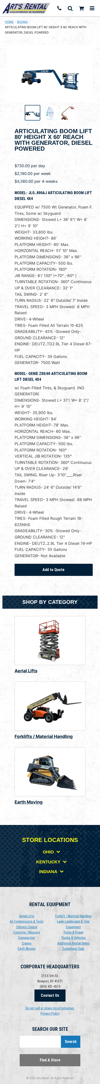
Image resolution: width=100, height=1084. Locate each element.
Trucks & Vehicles (73, 938)
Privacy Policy (50, 1013)
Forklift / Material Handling (73, 916)
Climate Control (26, 927)
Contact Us (50, 995)
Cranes (27, 943)
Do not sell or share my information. (50, 1008)
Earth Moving (28, 802)
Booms (22, 22)
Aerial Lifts (26, 670)
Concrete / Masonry (26, 932)
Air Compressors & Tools (26, 921)
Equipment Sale (73, 949)
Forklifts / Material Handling (44, 736)
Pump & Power (73, 932)
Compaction (26, 938)
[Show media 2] (50, 113)
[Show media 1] (32, 113)
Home (9, 22)
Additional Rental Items (73, 943)
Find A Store (50, 1060)
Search (70, 1041)
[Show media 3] (67, 113)
